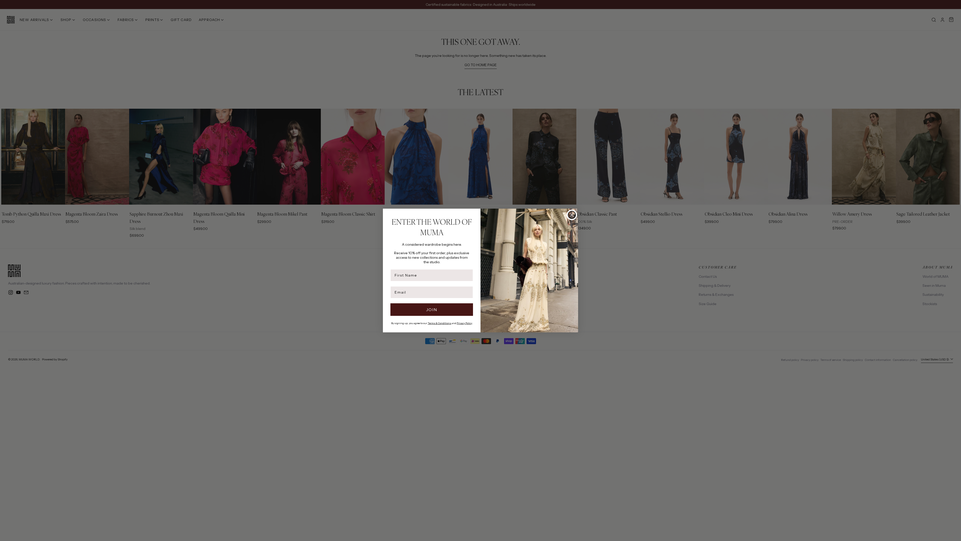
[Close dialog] (572, 215)
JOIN (431, 309)
